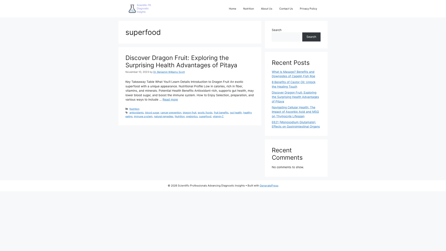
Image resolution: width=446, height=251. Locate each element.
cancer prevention (170, 112)
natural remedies (163, 116)
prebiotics (192, 116)
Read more (170, 99)
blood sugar (152, 112)
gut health (236, 112)
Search (277, 30)
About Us (266, 8)
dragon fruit (189, 112)
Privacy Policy (308, 8)
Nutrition (248, 8)
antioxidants (136, 112)
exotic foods (205, 112)
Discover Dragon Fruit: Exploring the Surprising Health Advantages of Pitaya (181, 61)
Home (232, 8)
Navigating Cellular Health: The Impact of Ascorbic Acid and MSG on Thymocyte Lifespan (295, 112)
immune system (143, 116)
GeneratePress (269, 185)
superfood (205, 116)
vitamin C (218, 116)
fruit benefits (221, 112)
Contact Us (286, 8)
